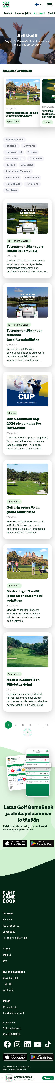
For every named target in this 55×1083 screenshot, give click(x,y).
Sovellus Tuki (10, 977)
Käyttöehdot (9, 1022)
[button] (39, 5)
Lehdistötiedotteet (13, 1013)
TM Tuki (7, 983)
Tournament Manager (15, 937)
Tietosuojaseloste (12, 1028)
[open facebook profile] (7, 1044)
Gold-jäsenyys (11, 925)
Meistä (7, 954)
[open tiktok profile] (48, 1044)
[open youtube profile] (37, 1044)
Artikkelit (8, 989)
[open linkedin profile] (27, 1044)
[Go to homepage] (10, 4)
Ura (5, 960)
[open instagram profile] (17, 1044)
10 (47, 725)
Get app (48, 1078)
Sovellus (8, 919)
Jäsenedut (9, 931)
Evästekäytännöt (11, 1033)
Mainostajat (9, 1006)
